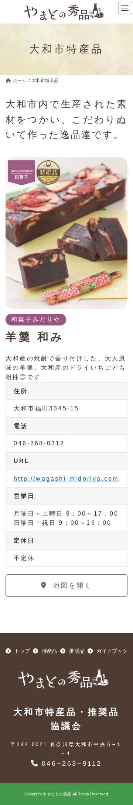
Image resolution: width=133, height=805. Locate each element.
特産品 (48, 650)
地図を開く (71, 585)
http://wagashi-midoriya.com (66, 478)
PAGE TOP (115, 764)
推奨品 (76, 650)
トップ (21, 650)
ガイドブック (111, 650)
